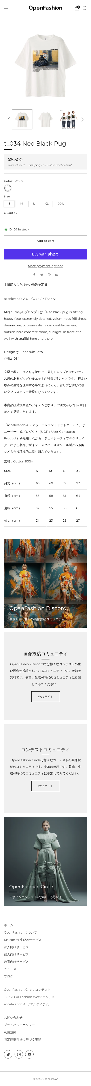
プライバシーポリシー (19, 1025)
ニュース (10, 969)
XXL (61, 203)
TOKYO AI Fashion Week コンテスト (31, 997)
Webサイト (45, 696)
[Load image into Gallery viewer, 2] (45, 119)
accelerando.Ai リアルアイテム (26, 1004)
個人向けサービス (16, 954)
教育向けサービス (16, 962)
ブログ (8, 976)
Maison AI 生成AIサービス (23, 940)
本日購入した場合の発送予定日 (25, 285)
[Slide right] (81, 119)
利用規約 (10, 1032)
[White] (7, 188)
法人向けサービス (16, 947)
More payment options (45, 266)
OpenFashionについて (20, 932)
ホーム (8, 925)
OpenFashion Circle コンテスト (27, 990)
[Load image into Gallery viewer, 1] (22, 119)
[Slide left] (9, 119)
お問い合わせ (13, 1018)
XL (47, 203)
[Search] (85, 8)
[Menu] (6, 8)
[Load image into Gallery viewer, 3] (69, 119)
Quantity (10, 212)
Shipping (34, 165)
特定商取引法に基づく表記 (22, 1039)
